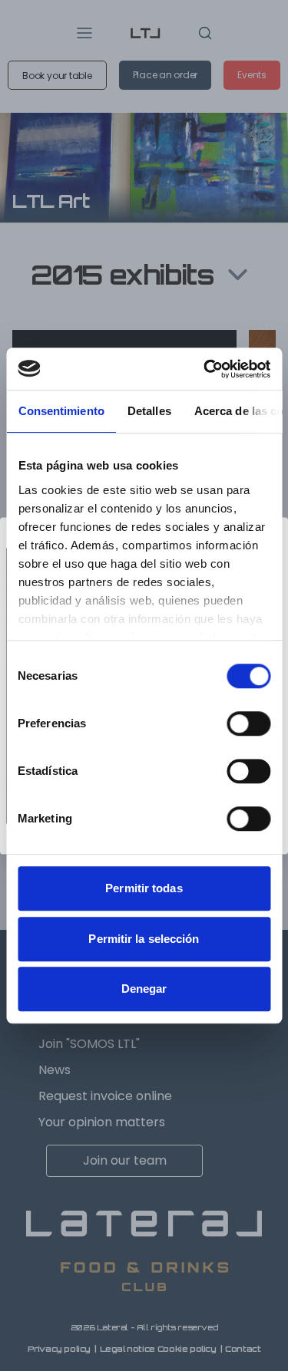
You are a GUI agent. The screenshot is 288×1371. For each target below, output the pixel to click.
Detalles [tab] (148, 410)
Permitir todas (143, 888)
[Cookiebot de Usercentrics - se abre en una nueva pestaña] (205, 369)
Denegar (144, 988)
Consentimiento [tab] (61, 410)
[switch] (248, 723)
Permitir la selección (143, 938)
